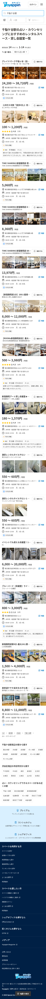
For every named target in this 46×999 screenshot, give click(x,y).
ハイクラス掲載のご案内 (10, 897)
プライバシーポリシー (9, 964)
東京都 (11, 733)
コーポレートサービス (9, 873)
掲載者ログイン (7, 902)
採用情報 (5, 960)
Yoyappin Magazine (8, 945)
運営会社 (5, 956)
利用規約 (5, 882)
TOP (3, 733)
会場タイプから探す (8, 855)
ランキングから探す (8, 868)
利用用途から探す (8, 860)
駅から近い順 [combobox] (19, 52)
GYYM (4, 933)
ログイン (33, 4)
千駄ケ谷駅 (28, 733)
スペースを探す (7, 851)
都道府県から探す (8, 864)
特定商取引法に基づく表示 (11, 968)
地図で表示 (24, 994)
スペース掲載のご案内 (9, 893)
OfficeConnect (7, 922)
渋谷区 (19, 733)
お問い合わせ (6, 952)
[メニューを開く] (41, 4)
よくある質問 (6, 877)
